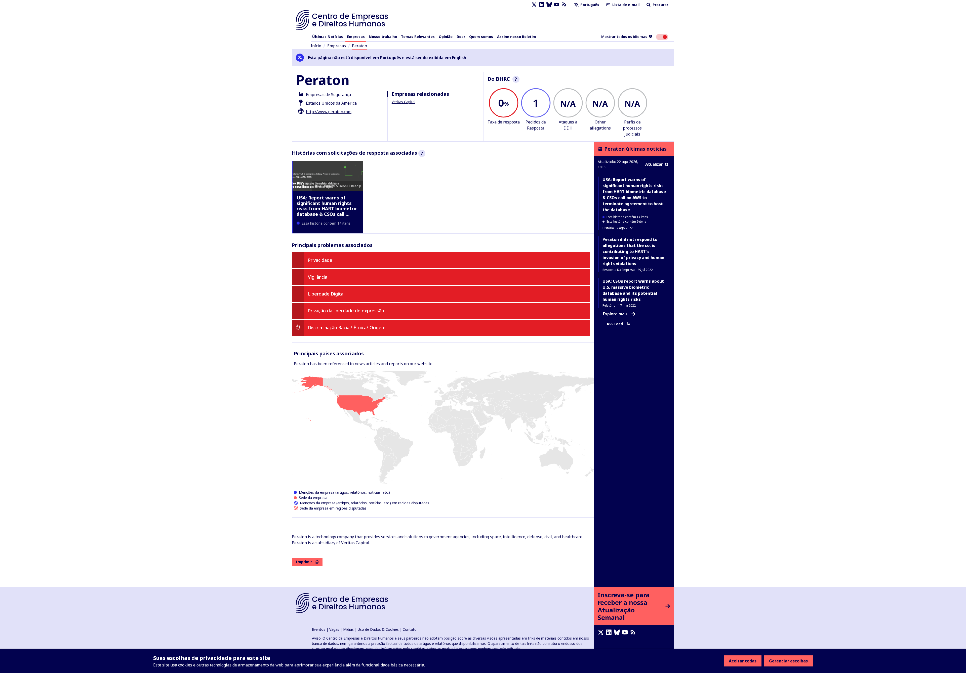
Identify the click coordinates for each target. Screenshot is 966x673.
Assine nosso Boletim (516, 36)
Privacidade (320, 260)
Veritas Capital (403, 101)
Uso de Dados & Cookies (378, 629)
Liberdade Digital (326, 294)
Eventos (318, 629)
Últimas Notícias (327, 36)
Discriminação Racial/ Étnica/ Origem (346, 327)
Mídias (348, 629)
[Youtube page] (557, 4)
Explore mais (615, 314)
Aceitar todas (742, 661)
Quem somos (481, 36)
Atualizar (654, 164)
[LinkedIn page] (542, 4)
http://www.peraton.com (328, 111)
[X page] (534, 4)
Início (316, 46)
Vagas (334, 629)
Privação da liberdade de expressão (346, 311)
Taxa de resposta (504, 122)
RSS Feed (615, 323)
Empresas (356, 36)
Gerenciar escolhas (788, 661)
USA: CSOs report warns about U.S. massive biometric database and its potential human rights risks (633, 290)
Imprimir (304, 561)
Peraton (359, 46)
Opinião (446, 36)
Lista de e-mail (625, 4)
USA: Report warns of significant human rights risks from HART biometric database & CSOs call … (327, 206)
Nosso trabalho (383, 36)
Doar (461, 36)
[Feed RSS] (564, 4)
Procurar (660, 4)
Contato (410, 629)
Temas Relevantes (418, 36)
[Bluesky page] (549, 4)
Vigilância (317, 277)
